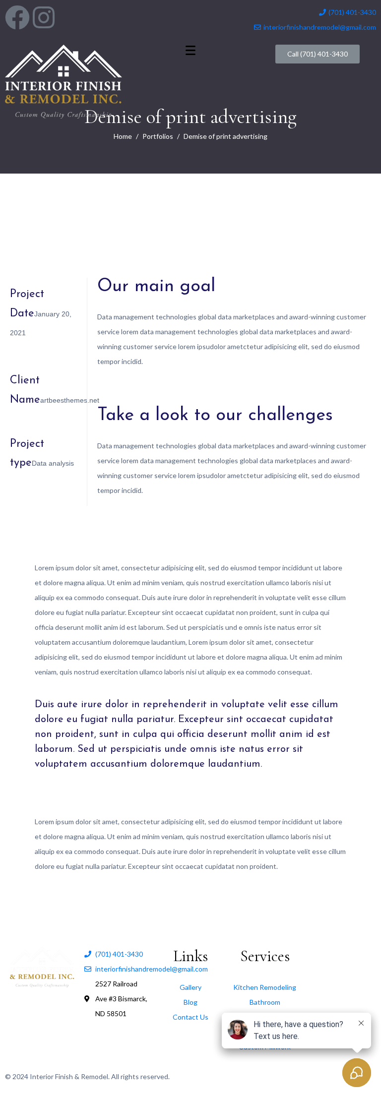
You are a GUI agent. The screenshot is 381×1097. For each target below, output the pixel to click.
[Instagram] (43, 17)
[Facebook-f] (17, 17)
